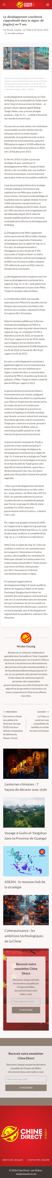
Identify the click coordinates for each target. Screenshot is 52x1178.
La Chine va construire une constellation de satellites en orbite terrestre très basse (39, 721)
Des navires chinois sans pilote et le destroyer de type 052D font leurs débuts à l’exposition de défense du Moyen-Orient (13, 725)
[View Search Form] (4, 4)
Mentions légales (13, 1160)
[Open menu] (47, 4)
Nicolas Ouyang (26, 646)
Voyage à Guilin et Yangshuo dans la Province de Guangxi (26, 835)
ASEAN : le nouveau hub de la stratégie (25, 884)
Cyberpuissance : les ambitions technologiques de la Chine (24, 935)
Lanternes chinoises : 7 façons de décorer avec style (26, 787)
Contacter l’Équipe (38, 1160)
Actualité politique (16, 33)
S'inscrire (26, 1010)
